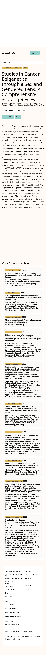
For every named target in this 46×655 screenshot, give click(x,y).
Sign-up (34, 53)
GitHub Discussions (11, 597)
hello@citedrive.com (12, 624)
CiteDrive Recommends (33, 574)
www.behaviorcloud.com (13, 616)
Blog (6, 593)
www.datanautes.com (12, 612)
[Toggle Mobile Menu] (42, 53)
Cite (17, 117)
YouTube (28, 589)
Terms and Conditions (12, 631)
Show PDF (7, 117)
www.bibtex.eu (10, 604)
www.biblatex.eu (10, 608)
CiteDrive (28, 585)
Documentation (10, 589)
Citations (28, 578)
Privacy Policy (27, 631)
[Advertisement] (23, 23)
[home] (8, 53)
